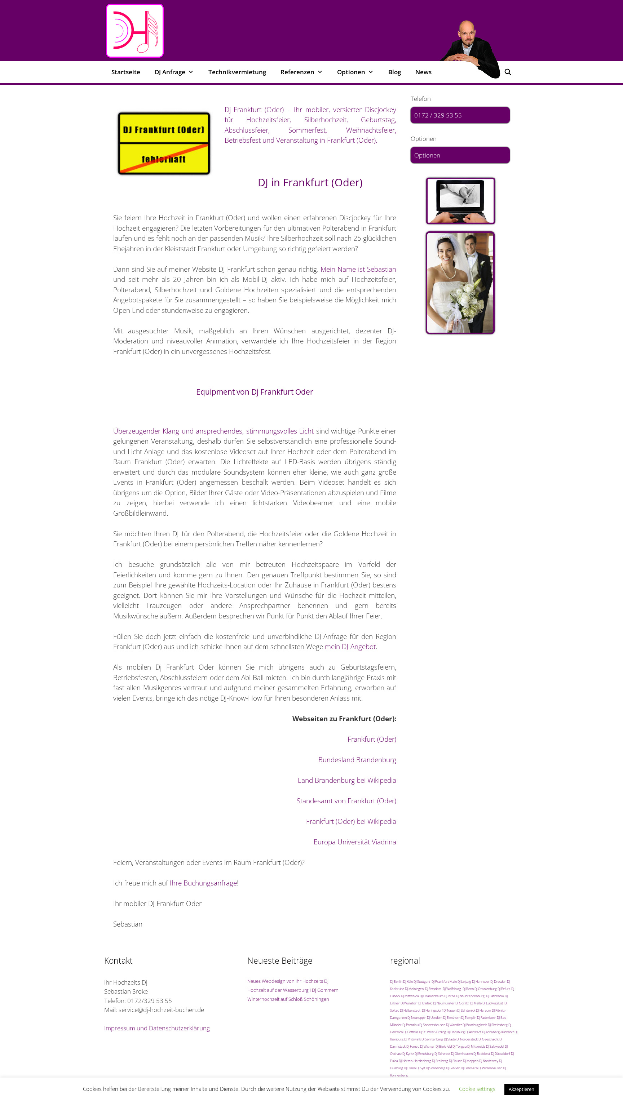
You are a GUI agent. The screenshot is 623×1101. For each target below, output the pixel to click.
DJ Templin (468, 1017)
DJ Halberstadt (410, 1010)
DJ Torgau (459, 1046)
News (423, 72)
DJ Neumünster (444, 1003)
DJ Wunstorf (409, 1003)
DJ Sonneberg (435, 1068)
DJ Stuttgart (422, 981)
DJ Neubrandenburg (470, 996)
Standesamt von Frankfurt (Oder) (346, 800)
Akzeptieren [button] (521, 1089)
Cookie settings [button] (477, 1088)
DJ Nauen (449, 1010)
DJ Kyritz (408, 1053)
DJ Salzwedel (495, 1046)
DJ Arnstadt (473, 1032)
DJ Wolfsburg (452, 988)
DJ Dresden (498, 981)
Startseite (125, 72)
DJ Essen (410, 1068)
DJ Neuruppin (416, 1017)
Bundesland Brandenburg (357, 759)
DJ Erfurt (504, 988)
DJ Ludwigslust (492, 1003)
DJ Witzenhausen (490, 1068)
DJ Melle (476, 1003)
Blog (394, 72)
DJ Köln (408, 981)
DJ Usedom (434, 1017)
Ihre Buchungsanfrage (203, 883)
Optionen (427, 155)
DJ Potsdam (433, 988)
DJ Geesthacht (488, 1039)
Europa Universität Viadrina (355, 842)
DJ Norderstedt (467, 1039)
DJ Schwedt (442, 1053)
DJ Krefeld (425, 1003)
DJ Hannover (481, 981)
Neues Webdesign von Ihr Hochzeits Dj (287, 981)
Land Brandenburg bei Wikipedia (347, 780)
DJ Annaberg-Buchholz (498, 1032)
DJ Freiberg (440, 1060)
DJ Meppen (470, 1060)
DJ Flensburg (456, 1032)
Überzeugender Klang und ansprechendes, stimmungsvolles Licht (213, 431)
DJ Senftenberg (432, 1039)
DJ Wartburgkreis (475, 1024)
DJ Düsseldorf (500, 1053)
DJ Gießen (453, 1068)
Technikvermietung (237, 72)
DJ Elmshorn (451, 1017)
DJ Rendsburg (424, 1053)
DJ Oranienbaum (431, 996)
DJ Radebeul (481, 1053)
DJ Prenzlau (410, 1024)
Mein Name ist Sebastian (358, 269)
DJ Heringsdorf (432, 1010)
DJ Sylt (420, 1068)
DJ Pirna (449, 996)
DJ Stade (450, 1039)
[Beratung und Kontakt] (460, 201)
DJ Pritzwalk (412, 1039)
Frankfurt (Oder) (372, 739)
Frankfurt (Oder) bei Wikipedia (351, 821)
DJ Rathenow (495, 996)
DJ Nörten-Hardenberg (415, 1060)
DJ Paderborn (486, 1017)
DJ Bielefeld (444, 1046)
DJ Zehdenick (466, 1010)
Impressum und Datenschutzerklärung (157, 1028)
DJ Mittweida (410, 996)
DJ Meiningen (414, 988)
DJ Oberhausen (462, 1053)
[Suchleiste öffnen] (507, 72)
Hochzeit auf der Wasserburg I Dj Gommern (293, 990)
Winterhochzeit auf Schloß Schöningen (288, 999)
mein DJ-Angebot (350, 646)
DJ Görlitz (462, 1003)
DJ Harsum (483, 1010)
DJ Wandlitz (454, 1024)
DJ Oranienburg (485, 988)
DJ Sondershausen (432, 1024)
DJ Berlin (396, 981)
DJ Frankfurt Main (444, 981)
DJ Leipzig (464, 981)
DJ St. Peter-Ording (432, 1032)
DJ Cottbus (410, 1032)
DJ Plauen (455, 1060)
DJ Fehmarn (469, 1068)
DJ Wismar (427, 1046)
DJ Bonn (468, 988)
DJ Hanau (412, 1046)
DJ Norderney (488, 1060)
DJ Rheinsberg (498, 1024)
